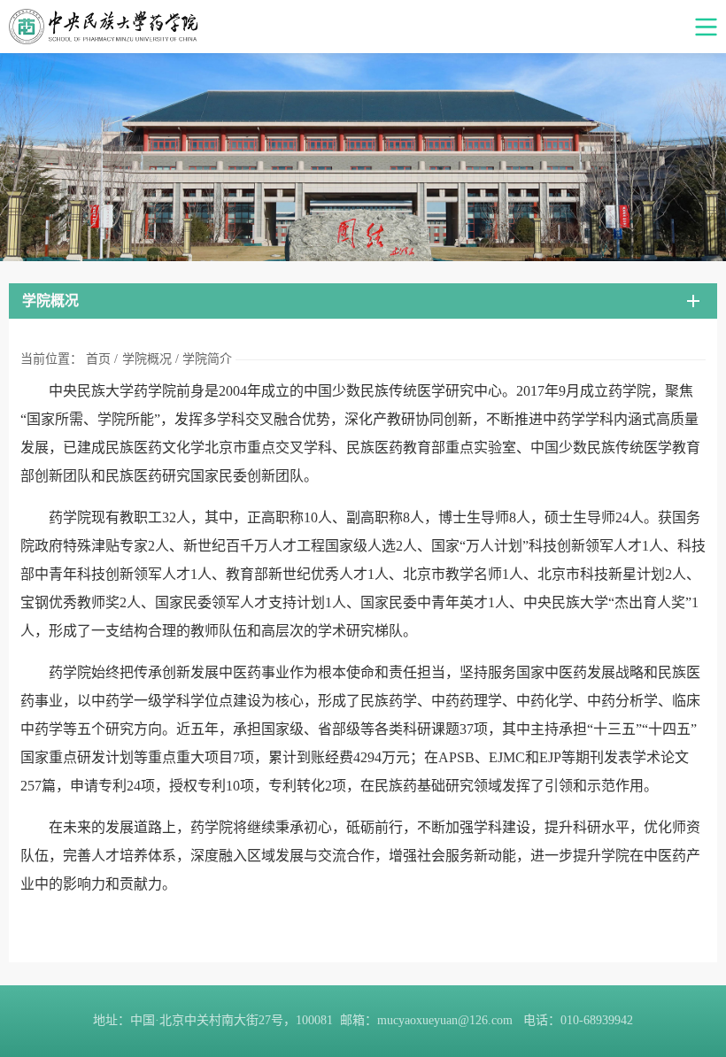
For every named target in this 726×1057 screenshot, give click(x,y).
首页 (98, 359)
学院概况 (147, 359)
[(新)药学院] (363, 26)
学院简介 (207, 359)
